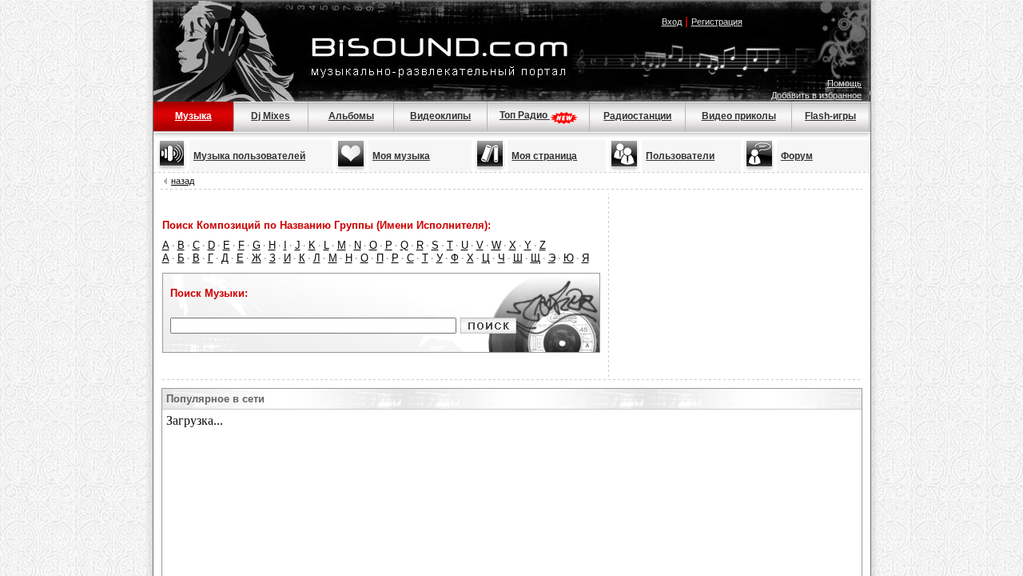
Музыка (193, 116)
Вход (672, 21)
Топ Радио (525, 115)
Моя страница (544, 156)
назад (182, 181)
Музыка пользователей (249, 156)
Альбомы (351, 116)
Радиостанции (637, 116)
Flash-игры (830, 116)
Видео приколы (739, 116)
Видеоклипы (440, 116)
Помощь (844, 83)
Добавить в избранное (816, 95)
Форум (797, 156)
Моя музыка (401, 156)
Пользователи (680, 156)
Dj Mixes (270, 116)
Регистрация (716, 21)
